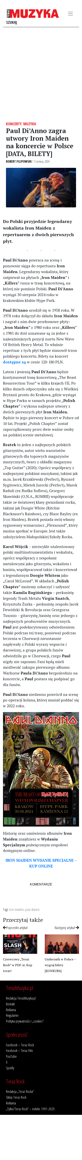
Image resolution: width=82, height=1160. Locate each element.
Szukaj (11, 22)
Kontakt (10, 1004)
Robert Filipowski (19, 161)
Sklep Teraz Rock (16, 1097)
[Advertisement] (41, 74)
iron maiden (16, 909)
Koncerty (14, 123)
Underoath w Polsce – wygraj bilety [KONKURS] (60, 965)
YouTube (11, 1056)
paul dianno (32, 909)
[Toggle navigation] (70, 13)
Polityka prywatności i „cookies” (25, 1021)
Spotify (10, 1067)
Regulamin (12, 1015)
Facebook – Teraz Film (19, 1050)
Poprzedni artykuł (16, 927)
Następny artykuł (65, 927)
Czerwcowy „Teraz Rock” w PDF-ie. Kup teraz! (17, 965)
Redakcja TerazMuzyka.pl (21, 998)
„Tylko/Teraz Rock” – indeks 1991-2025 (30, 1108)
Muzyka (29, 123)
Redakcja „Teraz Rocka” (20, 1091)
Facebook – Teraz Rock (20, 1045)
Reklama (11, 1009)
